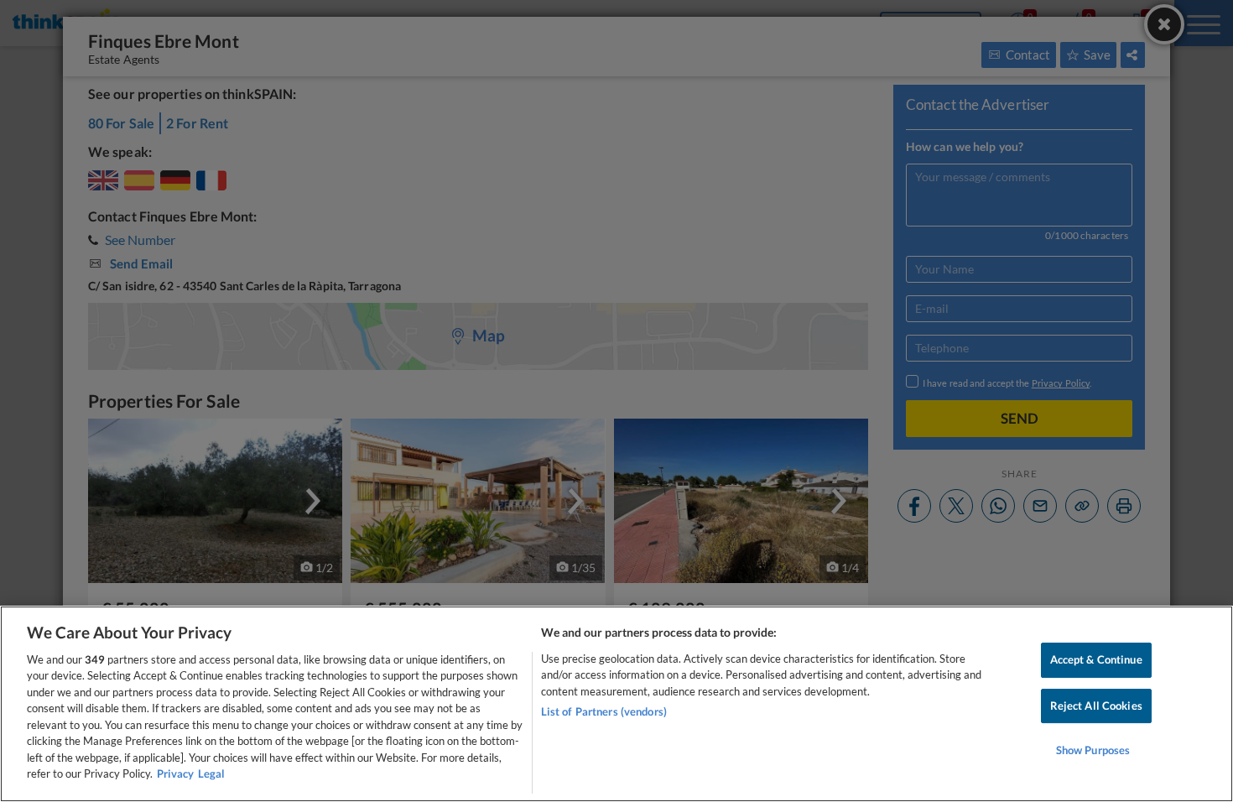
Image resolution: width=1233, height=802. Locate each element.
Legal (211, 773)
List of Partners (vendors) (604, 711)
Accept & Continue (1096, 659)
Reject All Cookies (1096, 705)
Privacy (175, 773)
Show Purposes (1093, 750)
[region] (616, 704)
